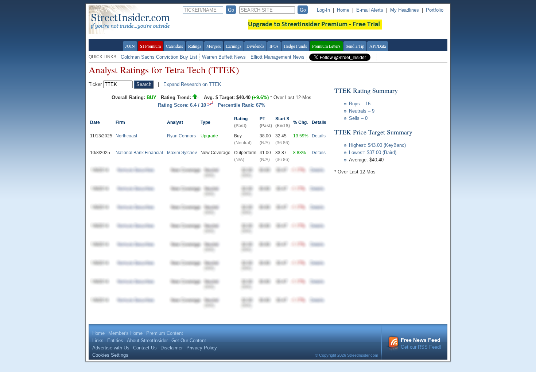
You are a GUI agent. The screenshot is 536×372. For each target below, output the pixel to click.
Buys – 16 (359, 103)
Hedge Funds (295, 46)
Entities (115, 340)
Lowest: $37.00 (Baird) (372, 152)
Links (98, 340)
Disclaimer (171, 348)
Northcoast (126, 135)
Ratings (194, 46)
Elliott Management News (277, 57)
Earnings (233, 46)
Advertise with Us (110, 348)
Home (343, 10)
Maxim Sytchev (182, 152)
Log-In (323, 10)
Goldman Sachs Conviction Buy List (159, 57)
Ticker (95, 84)
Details (319, 135)
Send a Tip (355, 46)
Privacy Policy (201, 348)
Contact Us (145, 348)
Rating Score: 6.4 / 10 (182, 105)
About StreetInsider (147, 340)
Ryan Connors (181, 135)
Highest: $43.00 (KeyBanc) (377, 145)
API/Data (377, 46)
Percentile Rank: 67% (241, 105)
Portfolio (434, 10)
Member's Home (125, 333)
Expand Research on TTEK (192, 84)
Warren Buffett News (224, 57)
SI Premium (150, 46)
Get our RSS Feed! (421, 343)
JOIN (130, 46)
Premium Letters (326, 46)
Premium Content (164, 333)
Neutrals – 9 (361, 111)
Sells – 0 (358, 118)
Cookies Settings (110, 355)
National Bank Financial (139, 152)
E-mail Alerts (369, 10)
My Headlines (404, 10)
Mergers (213, 46)
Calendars (174, 46)
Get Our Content (188, 340)
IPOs (274, 46)
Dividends (255, 46)
